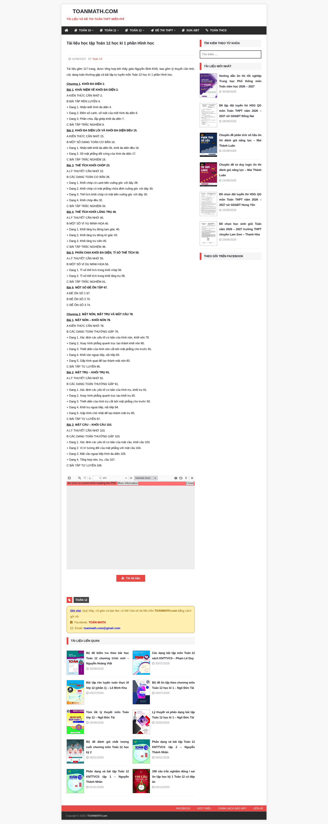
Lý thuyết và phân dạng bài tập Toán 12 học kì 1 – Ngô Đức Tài (173, 715)
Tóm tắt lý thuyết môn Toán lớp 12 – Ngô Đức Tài (107, 715)
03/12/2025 (162, 787)
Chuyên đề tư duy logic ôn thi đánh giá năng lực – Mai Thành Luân (240, 170)
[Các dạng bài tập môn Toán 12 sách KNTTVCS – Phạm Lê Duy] (142, 663)
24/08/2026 (97, 668)
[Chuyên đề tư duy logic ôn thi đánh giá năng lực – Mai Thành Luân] (208, 174)
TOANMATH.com (97, 815)
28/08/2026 (229, 121)
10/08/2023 (79, 59)
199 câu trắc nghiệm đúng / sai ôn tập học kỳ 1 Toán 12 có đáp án (173, 776)
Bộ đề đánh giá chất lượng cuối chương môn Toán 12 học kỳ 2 (107, 747)
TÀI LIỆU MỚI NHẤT (217, 66)
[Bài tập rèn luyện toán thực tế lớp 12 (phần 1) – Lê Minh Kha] (76, 692)
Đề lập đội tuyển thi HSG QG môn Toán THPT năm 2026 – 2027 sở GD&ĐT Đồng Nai (240, 111)
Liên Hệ (258, 808)
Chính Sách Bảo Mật (232, 808)
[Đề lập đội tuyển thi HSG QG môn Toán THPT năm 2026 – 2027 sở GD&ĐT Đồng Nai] (208, 115)
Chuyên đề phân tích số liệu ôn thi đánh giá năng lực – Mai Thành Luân (240, 140)
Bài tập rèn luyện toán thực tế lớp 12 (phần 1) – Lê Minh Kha (107, 685)
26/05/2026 (162, 722)
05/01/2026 (97, 757)
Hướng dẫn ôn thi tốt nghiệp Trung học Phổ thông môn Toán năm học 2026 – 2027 (240, 81)
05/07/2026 (97, 693)
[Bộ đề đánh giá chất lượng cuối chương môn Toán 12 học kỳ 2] (76, 751)
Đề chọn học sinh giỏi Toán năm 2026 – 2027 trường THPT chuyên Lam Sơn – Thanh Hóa (240, 229)
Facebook (183, 808)
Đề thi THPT (163, 30)
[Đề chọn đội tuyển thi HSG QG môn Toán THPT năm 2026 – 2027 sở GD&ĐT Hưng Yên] (208, 204)
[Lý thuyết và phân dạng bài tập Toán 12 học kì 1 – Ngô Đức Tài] (142, 722)
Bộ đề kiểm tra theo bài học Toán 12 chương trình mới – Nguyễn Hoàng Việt (107, 658)
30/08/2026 (229, 91)
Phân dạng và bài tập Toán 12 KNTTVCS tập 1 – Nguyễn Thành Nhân (107, 776)
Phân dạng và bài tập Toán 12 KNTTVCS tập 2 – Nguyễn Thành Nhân (173, 747)
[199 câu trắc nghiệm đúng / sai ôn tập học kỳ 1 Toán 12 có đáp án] (142, 781)
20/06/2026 (97, 722)
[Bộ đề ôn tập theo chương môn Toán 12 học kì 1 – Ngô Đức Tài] (142, 692)
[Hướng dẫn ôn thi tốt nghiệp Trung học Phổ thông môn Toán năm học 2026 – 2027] (208, 86)
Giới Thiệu (204, 808)
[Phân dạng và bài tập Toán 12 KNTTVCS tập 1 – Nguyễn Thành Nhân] (76, 781)
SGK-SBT (192, 30)
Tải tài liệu (132, 578)
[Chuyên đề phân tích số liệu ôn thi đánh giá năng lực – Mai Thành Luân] (208, 145)
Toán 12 (97, 59)
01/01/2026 (97, 787)
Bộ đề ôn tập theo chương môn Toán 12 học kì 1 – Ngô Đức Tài (173, 685)
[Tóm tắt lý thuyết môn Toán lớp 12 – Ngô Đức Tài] (76, 722)
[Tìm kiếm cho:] (230, 54)
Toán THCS (218, 30)
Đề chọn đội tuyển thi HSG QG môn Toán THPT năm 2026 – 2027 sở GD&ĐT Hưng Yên (240, 199)
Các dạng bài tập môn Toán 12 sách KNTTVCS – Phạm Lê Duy (173, 655)
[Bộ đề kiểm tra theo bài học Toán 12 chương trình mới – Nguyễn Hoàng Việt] (76, 663)
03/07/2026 (162, 693)
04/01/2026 (162, 757)
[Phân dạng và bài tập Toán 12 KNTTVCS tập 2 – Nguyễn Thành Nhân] (142, 751)
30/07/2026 (162, 663)
